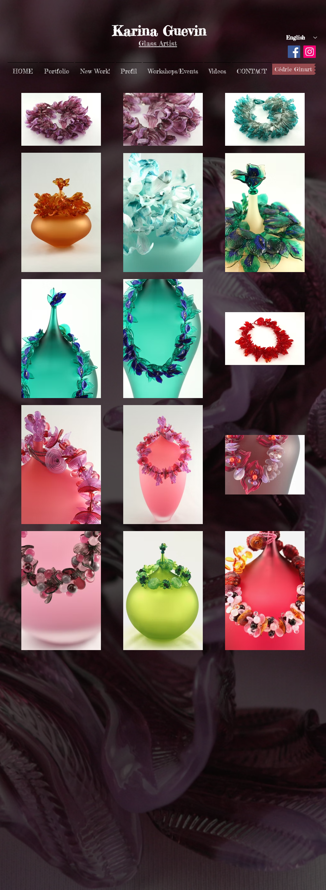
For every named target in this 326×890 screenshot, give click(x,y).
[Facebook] (294, 52)
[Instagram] (309, 52)
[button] (56, 68)
